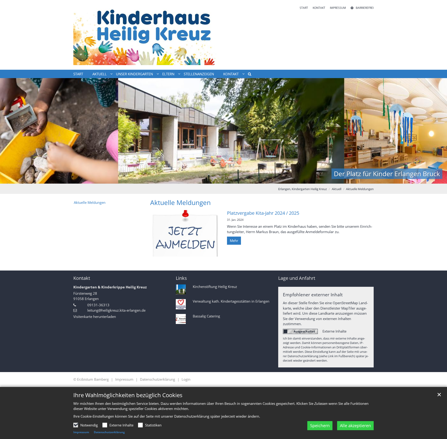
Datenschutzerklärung (109, 432)
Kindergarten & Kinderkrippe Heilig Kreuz (110, 287)
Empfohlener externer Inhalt (313, 294)
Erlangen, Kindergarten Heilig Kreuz (302, 189)
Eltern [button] (168, 74)
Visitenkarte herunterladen (94, 316)
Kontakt (81, 278)
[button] (248, 75)
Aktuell (336, 189)
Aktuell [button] (99, 74)
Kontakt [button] (231, 74)
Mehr (234, 240)
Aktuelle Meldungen (360, 189)
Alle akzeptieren (355, 425)
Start (78, 74)
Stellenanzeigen (199, 74)
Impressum (81, 432)
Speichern (320, 425)
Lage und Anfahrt (296, 278)
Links (181, 278)
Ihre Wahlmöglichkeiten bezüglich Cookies (127, 395)
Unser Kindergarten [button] (134, 74)
